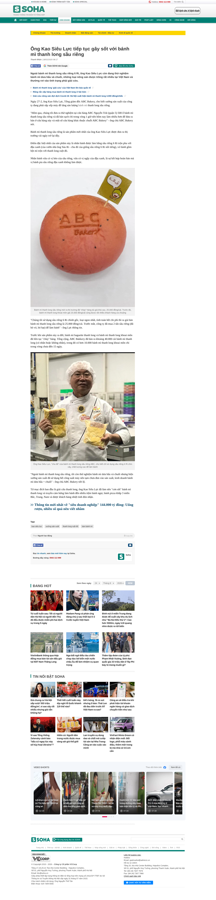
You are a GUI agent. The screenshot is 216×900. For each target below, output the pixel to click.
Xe (170, 20)
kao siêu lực (37, 526)
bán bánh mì (87, 526)
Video (164, 847)
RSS (178, 847)
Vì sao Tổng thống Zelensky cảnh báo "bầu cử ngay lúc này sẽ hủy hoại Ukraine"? (42, 740)
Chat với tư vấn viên (140, 883)
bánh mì (82, 105)
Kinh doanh (65, 20)
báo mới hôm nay (59, 553)
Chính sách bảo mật (132, 876)
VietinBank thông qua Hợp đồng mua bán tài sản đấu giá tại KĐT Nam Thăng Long (46, 658)
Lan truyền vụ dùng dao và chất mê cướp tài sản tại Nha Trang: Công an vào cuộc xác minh (94, 741)
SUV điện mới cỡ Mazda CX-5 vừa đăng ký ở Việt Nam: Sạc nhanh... (159, 803)
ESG (44, 20)
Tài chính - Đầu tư (106, 33)
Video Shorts (41, 767)
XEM (130, 583)
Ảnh (171, 847)
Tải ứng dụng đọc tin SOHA (68, 840)
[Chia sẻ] (36, 65)
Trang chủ (40, 847)
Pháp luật (148, 20)
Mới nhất (23, 20)
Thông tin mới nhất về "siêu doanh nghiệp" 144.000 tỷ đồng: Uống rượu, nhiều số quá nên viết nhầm (83, 507)
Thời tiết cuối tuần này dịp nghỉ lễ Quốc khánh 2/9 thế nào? (69, 703)
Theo (83, 536)
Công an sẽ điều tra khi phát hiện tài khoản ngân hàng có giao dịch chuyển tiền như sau (122, 705)
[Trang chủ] (29, 10)
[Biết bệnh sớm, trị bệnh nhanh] (187, 11)
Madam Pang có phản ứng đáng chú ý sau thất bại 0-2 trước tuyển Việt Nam (80, 616)
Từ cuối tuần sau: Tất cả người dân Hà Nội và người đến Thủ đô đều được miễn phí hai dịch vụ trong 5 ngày (47, 618)
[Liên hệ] (130, 545)
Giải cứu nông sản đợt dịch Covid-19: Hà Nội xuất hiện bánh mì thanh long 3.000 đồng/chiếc (78, 96)
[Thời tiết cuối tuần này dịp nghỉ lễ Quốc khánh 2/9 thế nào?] (69, 689)
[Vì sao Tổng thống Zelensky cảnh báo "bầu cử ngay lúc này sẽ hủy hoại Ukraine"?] (43, 724)
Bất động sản (79, 20)
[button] (104, 816)
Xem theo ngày (84, 583)
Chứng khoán (39, 33)
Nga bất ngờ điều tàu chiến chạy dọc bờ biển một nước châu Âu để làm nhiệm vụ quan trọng (82, 660)
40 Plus (91, 20)
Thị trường (55, 33)
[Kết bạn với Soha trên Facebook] (121, 557)
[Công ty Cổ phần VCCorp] (69, 857)
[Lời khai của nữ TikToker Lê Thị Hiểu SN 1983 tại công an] (47, 793)
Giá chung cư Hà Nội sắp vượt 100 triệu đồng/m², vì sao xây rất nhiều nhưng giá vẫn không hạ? (43, 706)
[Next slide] (178, 794)
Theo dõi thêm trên (154, 767)
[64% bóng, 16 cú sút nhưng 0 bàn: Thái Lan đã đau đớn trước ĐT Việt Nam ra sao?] (95, 689)
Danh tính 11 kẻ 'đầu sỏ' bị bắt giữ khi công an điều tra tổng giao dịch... (75, 803)
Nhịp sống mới (125, 20)
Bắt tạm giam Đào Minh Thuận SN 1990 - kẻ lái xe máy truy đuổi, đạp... (103, 803)
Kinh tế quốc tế (126, 33)
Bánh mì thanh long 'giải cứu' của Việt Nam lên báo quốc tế (62, 88)
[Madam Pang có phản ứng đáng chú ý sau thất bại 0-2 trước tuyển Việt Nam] (82, 600)
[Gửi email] (110, 65)
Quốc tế (101, 20)
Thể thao (112, 20)
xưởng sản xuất (52, 526)
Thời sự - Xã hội (53, 847)
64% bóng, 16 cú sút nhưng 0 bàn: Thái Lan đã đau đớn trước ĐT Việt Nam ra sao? (95, 705)
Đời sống (192, 20)
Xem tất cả (175, 767)
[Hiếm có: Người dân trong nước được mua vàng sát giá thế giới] (69, 724)
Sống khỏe (161, 20)
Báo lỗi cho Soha (126, 66)
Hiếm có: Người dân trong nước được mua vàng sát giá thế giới (68, 738)
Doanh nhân (70, 33)
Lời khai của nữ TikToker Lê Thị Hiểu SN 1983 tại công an (47, 803)
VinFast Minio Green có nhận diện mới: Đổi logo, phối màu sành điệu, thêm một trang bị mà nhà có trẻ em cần (122, 743)
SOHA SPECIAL (80, 2)
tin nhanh (41, 553)
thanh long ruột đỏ (70, 526)
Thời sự (53, 20)
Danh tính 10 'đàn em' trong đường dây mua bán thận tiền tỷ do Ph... (131, 803)
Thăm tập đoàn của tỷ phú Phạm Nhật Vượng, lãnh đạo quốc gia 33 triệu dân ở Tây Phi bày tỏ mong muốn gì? (118, 660)
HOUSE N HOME (39, 2)
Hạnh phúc (35, 20)
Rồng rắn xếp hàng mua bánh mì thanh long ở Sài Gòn (60, 92)
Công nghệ (179, 20)
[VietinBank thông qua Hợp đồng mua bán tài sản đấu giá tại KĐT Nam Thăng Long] (47, 642)
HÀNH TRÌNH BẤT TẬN (60, 2)
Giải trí (138, 20)
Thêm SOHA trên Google (57, 66)
